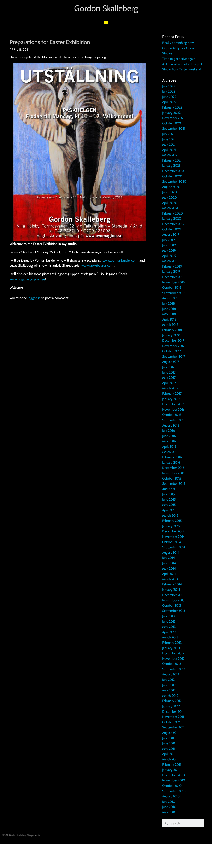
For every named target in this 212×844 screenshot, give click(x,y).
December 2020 (174, 171)
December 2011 (173, 712)
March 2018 (170, 325)
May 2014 (169, 568)
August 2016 (170, 425)
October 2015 (171, 478)
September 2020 (174, 181)
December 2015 (173, 468)
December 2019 (173, 224)
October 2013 (171, 606)
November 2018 (173, 282)
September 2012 (173, 669)
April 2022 (169, 102)
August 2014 (170, 553)
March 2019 (170, 261)
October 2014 (171, 542)
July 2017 (168, 367)
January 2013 (171, 648)
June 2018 (169, 309)
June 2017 (169, 372)
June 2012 (169, 685)
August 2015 (170, 489)
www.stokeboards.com (97, 266)
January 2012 (171, 706)
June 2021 (169, 139)
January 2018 (171, 335)
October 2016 (171, 415)
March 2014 (170, 579)
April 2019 (169, 256)
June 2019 (169, 245)
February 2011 (171, 765)
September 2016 (173, 420)
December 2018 (173, 277)
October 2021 (171, 123)
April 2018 (169, 319)
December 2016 (173, 404)
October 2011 (171, 722)
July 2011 (168, 738)
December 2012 (173, 653)
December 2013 (173, 595)
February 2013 (172, 643)
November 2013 (173, 600)
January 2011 (170, 770)
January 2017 (171, 399)
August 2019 (170, 234)
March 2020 (170, 208)
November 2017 (173, 346)
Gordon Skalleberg (106, 8)
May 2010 (169, 812)
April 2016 (169, 447)
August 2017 (170, 362)
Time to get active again (178, 59)
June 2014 (169, 563)
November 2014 (173, 537)
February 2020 (172, 213)
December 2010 (173, 775)
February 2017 (172, 393)
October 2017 (171, 351)
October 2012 (171, 664)
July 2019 (168, 240)
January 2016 (171, 462)
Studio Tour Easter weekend (181, 69)
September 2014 (173, 547)
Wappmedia (34, 835)
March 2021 (170, 155)
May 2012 (169, 690)
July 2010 (168, 802)
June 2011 (168, 743)
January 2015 (171, 526)
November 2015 (173, 473)
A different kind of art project (182, 64)
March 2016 (170, 452)
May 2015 (169, 505)
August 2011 (170, 733)
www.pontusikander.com (120, 260)
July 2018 (168, 303)
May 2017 (169, 378)
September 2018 (174, 293)
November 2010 (173, 780)
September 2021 (173, 128)
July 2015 (168, 494)
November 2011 (173, 717)
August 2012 (170, 674)
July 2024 (168, 86)
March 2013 (170, 637)
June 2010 (169, 807)
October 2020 (172, 176)
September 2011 (173, 727)
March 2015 (170, 515)
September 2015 (173, 484)
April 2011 (168, 754)
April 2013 (169, 632)
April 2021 (169, 150)
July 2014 (168, 558)
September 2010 (174, 791)
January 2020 (171, 219)
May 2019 (169, 250)
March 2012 (170, 696)
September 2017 (173, 356)
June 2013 (169, 621)
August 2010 (171, 796)
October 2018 (171, 287)
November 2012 (173, 659)
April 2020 (169, 203)
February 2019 (172, 266)
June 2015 (169, 500)
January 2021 (171, 166)
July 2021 (168, 134)
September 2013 (173, 611)
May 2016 (169, 441)
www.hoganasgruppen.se (27, 279)
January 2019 (171, 272)
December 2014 (173, 531)
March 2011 (170, 759)
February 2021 (172, 160)
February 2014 (172, 584)
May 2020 (169, 197)
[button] (106, 22)
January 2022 (171, 113)
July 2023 (168, 91)
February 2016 (172, 457)
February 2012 (172, 701)
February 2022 (172, 107)
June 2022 (169, 97)
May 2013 (169, 627)
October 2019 (171, 229)
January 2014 (171, 590)
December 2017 (173, 340)
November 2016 (173, 409)
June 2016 (169, 436)
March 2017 (170, 388)
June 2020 (169, 192)
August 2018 (170, 298)
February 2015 (172, 521)
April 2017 (169, 383)
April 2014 (169, 574)
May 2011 (168, 749)
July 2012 (168, 680)
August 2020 (171, 187)
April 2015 (169, 510)
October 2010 (172, 786)
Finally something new (178, 43)
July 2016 (168, 431)
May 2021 (169, 144)
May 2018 (169, 314)
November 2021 (173, 118)
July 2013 (168, 616)
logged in (34, 298)
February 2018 (172, 330)
